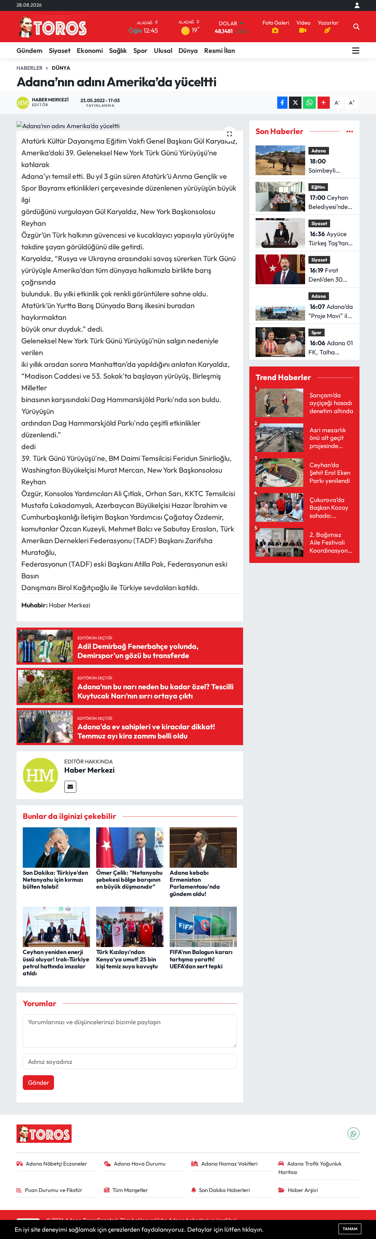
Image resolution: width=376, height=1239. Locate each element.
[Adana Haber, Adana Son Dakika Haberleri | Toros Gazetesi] (53, 26)
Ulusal (163, 50)
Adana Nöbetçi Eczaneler (56, 1163)
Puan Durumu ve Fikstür (53, 1189)
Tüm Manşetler (130, 1189)
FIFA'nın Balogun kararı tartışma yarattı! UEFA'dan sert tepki (201, 958)
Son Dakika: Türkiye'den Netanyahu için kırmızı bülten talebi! (55, 879)
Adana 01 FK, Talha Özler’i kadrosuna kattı (330, 348)
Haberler (30, 68)
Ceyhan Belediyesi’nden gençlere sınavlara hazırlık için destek (329, 203)
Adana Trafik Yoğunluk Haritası (309, 1167)
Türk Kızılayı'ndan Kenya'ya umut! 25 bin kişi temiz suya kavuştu (127, 958)
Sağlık (118, 50)
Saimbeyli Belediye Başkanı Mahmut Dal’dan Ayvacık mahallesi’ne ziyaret (330, 166)
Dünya (188, 50)
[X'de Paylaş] (295, 103)
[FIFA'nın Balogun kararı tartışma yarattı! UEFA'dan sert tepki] (203, 926)
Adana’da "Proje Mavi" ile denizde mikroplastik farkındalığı (330, 312)
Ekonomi (90, 50)
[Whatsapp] (353, 1133)
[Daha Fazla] (324, 103)
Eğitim (318, 187)
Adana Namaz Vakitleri (229, 1163)
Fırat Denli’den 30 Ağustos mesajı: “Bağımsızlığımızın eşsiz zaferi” (333, 275)
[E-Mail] (70, 787)
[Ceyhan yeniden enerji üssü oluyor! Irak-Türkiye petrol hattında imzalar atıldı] (56, 926)
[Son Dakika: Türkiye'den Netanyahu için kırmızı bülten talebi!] (56, 846)
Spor (140, 50)
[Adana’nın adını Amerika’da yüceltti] (130, 125)
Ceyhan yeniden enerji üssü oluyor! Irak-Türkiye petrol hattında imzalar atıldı (56, 962)
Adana (318, 150)
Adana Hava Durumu (140, 1163)
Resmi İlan (219, 50)
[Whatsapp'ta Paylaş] (309, 103)
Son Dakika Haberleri (224, 1189)
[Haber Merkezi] (40, 774)
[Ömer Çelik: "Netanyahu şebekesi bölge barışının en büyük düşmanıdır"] (129, 846)
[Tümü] (349, 131)
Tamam (350, 1228)
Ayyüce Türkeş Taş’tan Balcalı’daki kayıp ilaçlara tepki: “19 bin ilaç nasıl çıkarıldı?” (328, 239)
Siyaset (59, 50)
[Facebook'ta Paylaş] (282, 103)
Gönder (38, 1082)
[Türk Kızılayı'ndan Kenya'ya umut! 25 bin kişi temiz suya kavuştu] (129, 926)
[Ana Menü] (355, 50)
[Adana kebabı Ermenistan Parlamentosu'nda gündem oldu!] (203, 846)
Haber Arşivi (303, 1189)
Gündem (30, 50)
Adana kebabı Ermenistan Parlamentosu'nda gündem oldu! (195, 883)
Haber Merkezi (89, 769)
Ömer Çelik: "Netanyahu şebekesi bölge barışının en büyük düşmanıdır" (129, 879)
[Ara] (356, 27)
